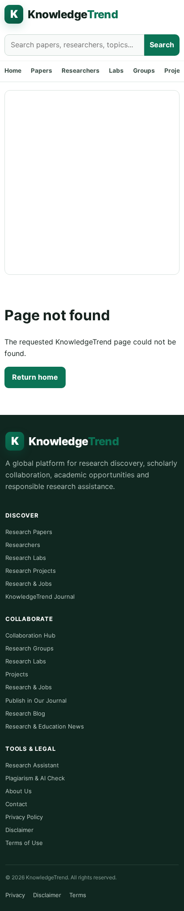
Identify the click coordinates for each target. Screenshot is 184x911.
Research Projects (30, 570)
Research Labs (25, 557)
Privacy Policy (24, 816)
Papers (41, 70)
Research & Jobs (28, 583)
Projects (16, 674)
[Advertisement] (92, 182)
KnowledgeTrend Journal (40, 596)
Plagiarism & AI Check (35, 778)
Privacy (15, 895)
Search (162, 44)
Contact (16, 803)
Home (12, 70)
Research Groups (29, 648)
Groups (144, 70)
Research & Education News (44, 726)
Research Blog (25, 713)
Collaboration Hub (30, 635)
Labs (116, 70)
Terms (77, 895)
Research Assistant (32, 765)
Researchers (81, 70)
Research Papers (28, 531)
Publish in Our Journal (36, 700)
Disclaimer (19, 829)
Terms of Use (24, 842)
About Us (18, 791)
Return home (35, 377)
